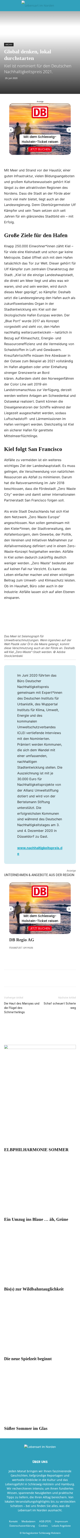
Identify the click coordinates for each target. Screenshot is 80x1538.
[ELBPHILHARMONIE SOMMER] (40, 1118)
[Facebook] (8, 978)
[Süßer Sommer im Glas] (40, 1397)
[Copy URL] (46, 978)
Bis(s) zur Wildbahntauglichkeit (34, 1289)
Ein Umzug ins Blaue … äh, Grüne (36, 1219)
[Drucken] (36, 978)
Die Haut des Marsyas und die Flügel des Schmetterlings (21, 1008)
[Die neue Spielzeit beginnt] (40, 1327)
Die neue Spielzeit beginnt (28, 1358)
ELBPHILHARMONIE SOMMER (36, 1149)
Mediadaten (28, 1521)
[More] (55, 978)
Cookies (43, 1525)
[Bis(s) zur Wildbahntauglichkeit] (40, 1257)
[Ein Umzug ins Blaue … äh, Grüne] (40, 1188)
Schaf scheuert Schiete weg (60, 1006)
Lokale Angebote (61, 1525)
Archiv (8, 44)
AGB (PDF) (45, 1521)
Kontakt (13, 1521)
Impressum (61, 1521)
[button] (7, 5)
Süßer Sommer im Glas (25, 1428)
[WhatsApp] (18, 978)
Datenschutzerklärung (22, 1525)
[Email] (27, 978)
